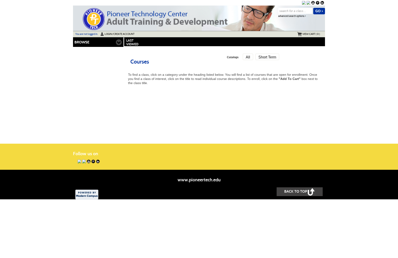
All (248, 57)
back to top (295, 191)
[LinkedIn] (322, 3)
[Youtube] (313, 3)
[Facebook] (304, 3)
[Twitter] (308, 3)
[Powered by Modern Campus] (86, 194)
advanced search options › (292, 16)
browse (81, 42)
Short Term (267, 57)
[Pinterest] (317, 3)
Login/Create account (120, 34)
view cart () (311, 34)
